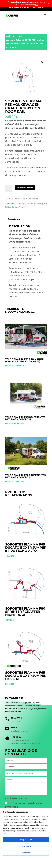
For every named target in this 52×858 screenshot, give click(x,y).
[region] (26, 833)
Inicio (8, 36)
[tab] (26, 219)
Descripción (14, 219)
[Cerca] (50, 809)
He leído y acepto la (24, 805)
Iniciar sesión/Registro (18, 7)
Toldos (19, 40)
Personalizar (26, 846)
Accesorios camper (24, 203)
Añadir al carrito (25, 188)
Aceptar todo (26, 840)
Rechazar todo (26, 853)
